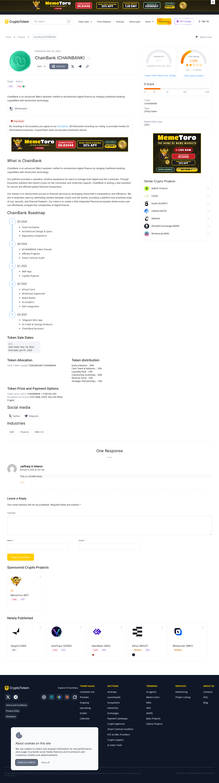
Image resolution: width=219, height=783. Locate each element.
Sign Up (205, 21)
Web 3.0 (39, 431)
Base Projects (153, 718)
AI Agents (151, 691)
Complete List (87, 691)
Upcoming (85, 707)
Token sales (83, 21)
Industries (112, 707)
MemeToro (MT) (20, 595)
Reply (22, 482)
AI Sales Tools (114, 745)
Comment (11, 513)
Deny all (45, 762)
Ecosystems (113, 702)
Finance (24, 431)
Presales (84, 697)
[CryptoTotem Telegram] (16, 697)
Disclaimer (11, 716)
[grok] (75, 697)
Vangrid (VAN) (18, 645)
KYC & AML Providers (118, 734)
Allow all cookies (26, 762)
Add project (134, 21)
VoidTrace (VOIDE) (61, 645)
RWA (148, 702)
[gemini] (59, 697)
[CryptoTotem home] (17, 24)
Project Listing (182, 697)
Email (82, 540)
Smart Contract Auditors (120, 729)
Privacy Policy (12, 710)
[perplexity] (51, 697)
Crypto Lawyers (115, 739)
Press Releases (104, 21)
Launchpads (114, 697)
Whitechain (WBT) (183, 645)
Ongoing (84, 702)
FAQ (205, 697)
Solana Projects (154, 723)
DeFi (12, 431)
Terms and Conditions (16, 705)
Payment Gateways (117, 718)
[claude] (67, 697)
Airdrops (120, 21)
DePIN (149, 713)
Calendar (85, 718)
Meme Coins (153, 697)
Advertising (164, 21)
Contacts (208, 691)
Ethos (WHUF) (140, 645)
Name (10, 540)
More (148, 21)
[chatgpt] (44, 697)
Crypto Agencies (116, 723)
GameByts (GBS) (101, 645)
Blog (205, 702)
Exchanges (113, 713)
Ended (83, 713)
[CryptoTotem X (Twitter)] (8, 697)
